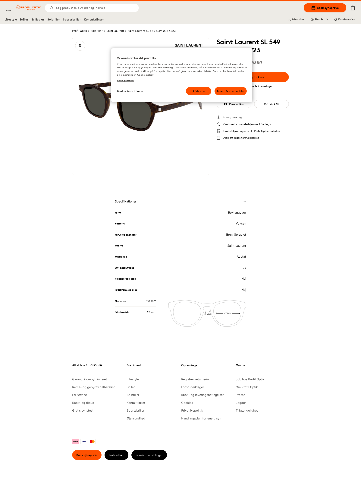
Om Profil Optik (247, 387)
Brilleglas (37, 19)
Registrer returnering (196, 379)
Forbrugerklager (192, 387)
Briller (24, 19)
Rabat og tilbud (83, 403)
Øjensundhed (136, 418)
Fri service (79, 395)
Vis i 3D (274, 104)
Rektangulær (237, 212)
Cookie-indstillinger (130, 90)
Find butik (321, 19)
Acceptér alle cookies (231, 91)
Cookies (187, 403)
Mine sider (298, 19)
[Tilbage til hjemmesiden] (28, 8)
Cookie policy (145, 74)
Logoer (241, 403)
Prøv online (236, 104)
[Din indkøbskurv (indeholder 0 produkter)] (353, 8)
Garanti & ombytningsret (89, 379)
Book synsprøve (328, 8)
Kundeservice (346, 19)
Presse (240, 395)
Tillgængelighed (247, 410)
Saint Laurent (236, 245)
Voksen (241, 223)
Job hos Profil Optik (250, 379)
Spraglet (240, 234)
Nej (243, 278)
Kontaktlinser (94, 19)
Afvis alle (199, 91)
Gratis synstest (82, 410)
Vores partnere (125, 80)
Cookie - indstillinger (149, 455)
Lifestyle (11, 19)
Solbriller (53, 19)
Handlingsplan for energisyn (201, 418)
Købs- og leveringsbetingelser (202, 395)
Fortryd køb (116, 455)
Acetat (241, 256)
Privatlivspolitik (192, 410)
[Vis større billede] (80, 46)
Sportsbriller (72, 19)
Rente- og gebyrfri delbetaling (93, 387)
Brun (229, 234)
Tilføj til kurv (255, 77)
